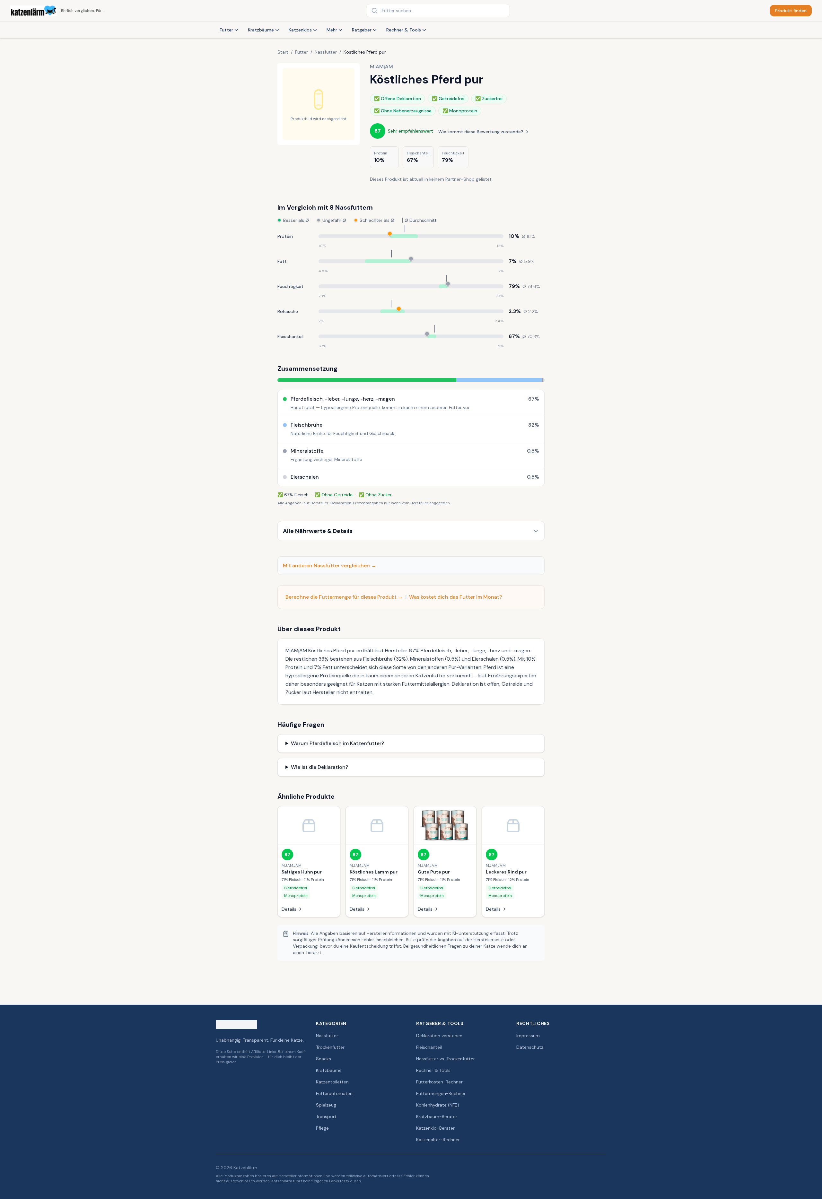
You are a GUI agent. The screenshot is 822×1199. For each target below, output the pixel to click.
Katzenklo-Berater (435, 1128)
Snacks (323, 1059)
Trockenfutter (330, 1047)
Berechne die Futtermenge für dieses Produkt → (344, 597)
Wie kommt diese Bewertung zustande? (480, 132)
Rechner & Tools (403, 30)
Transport (326, 1116)
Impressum (528, 1035)
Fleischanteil (429, 1047)
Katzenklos (300, 30)
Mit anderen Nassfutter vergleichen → (329, 565)
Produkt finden (791, 10)
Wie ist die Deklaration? (319, 767)
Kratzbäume (261, 30)
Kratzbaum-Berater (436, 1116)
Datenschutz (529, 1047)
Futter (226, 30)
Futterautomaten (334, 1093)
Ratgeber (362, 30)
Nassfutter (326, 52)
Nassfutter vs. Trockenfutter (445, 1059)
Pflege (322, 1128)
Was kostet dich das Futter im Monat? (455, 597)
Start (282, 52)
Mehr (332, 30)
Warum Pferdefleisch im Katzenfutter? (337, 743)
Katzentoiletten (332, 1082)
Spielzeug (326, 1105)
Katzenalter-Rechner (438, 1140)
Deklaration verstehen (439, 1035)
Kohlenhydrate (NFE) (437, 1105)
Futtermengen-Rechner (441, 1093)
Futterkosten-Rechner (439, 1082)
